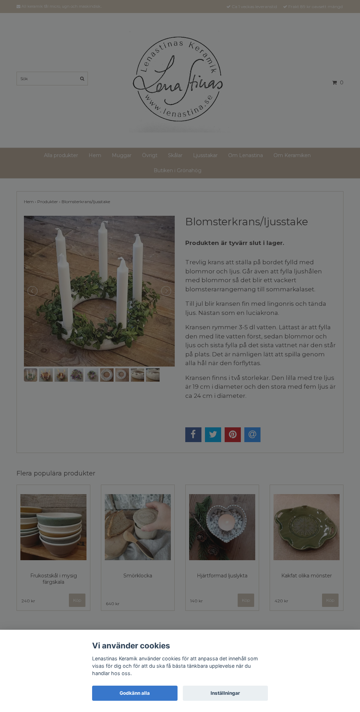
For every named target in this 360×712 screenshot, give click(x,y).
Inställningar (225, 693)
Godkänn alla (135, 693)
